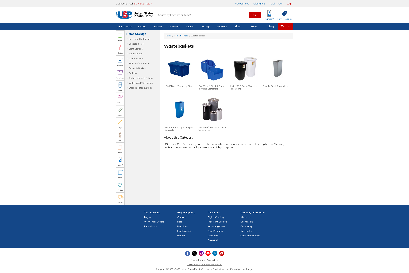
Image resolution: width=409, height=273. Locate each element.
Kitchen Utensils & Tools (141, 78)
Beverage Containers (139, 39)
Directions (182, 226)
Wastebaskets (136, 58)
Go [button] (255, 14)
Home (168, 36)
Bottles (142, 26)
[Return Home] (134, 15)
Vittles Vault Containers (141, 83)
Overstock (213, 240)
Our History (246, 226)
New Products (215, 231)
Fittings (206, 26)
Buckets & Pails (137, 43)
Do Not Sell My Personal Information (204, 264)
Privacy (194, 260)
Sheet (238, 26)
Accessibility (213, 260)
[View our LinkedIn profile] (215, 253)
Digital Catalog (216, 217)
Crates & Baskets (138, 68)
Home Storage (181, 36)
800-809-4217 (143, 3)
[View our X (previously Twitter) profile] (194, 253)
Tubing (270, 26)
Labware (222, 26)
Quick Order (275, 3)
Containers (174, 26)
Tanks (254, 26)
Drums (190, 26)
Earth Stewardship (250, 235)
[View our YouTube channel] (208, 253)
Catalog (242, 3)
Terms (202, 260)
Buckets (157, 26)
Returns (181, 235)
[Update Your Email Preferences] (222, 253)
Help (179, 221)
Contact (181, 217)
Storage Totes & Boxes (140, 87)
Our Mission (246, 221)
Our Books (246, 231)
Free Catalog (217, 221)
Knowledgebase (216, 226)
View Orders (154, 221)
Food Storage (136, 53)
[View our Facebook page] (187, 253)
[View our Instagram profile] (201, 253)
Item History (150, 226)
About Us (245, 217)
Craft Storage (136, 48)
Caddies (133, 73)
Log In (290, 3)
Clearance (259, 3)
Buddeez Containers (139, 63)
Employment (184, 231)
